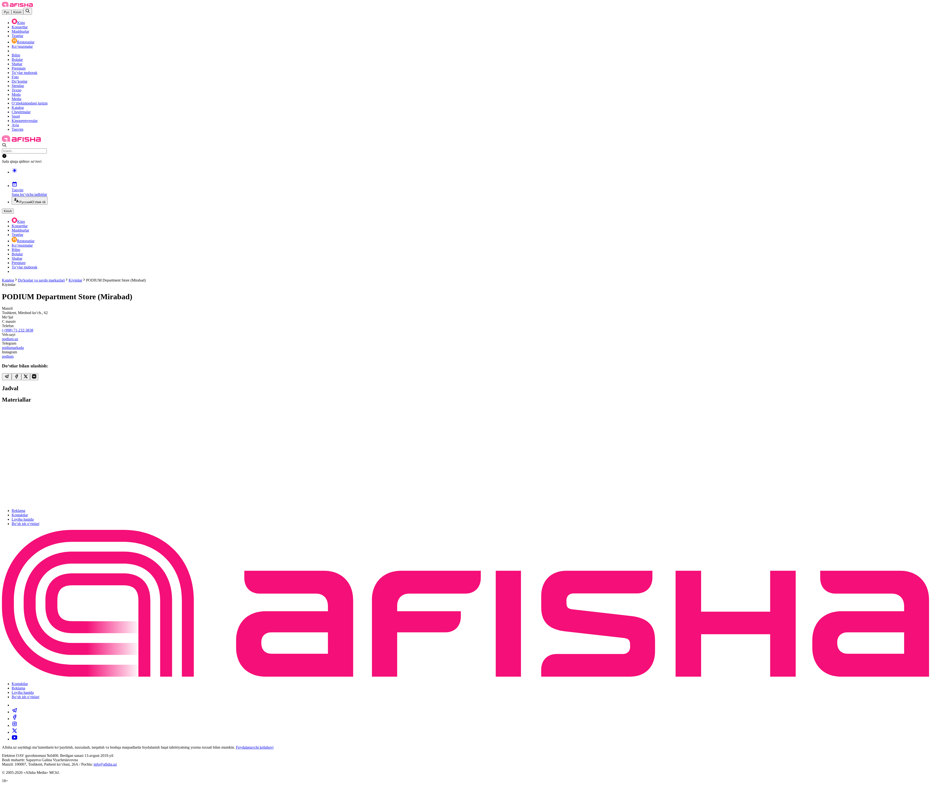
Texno (16, 90)
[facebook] (14, 719)
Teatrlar (17, 36)
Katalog (18, 107)
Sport (16, 116)
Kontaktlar (20, 515)
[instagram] (14, 725)
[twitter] (14, 732)
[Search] (27, 11)
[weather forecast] (470, 175)
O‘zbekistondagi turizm (30, 103)
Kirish (17, 12)
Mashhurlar (20, 31)
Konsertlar (20, 27)
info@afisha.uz (105, 764)
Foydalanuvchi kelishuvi (254, 747)
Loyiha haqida (23, 519)
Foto (15, 77)
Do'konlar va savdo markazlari (41, 280)
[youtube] (14, 739)
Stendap (18, 86)
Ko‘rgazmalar (22, 46)
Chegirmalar (21, 112)
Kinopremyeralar (25, 121)
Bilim (16, 55)
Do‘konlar (19, 81)
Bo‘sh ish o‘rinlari (25, 524)
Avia (15, 125)
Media (16, 99)
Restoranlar (25, 42)
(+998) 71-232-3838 (17, 330)
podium (8, 356)
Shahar (17, 64)
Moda (16, 94)
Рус (6, 12)
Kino (21, 23)
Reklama (18, 511)
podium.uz (10, 339)
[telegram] (14, 712)
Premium (18, 68)
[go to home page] (17, 5)
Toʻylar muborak (24, 73)
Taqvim (17, 129)
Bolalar (17, 59)
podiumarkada (13, 348)
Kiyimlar (75, 280)
